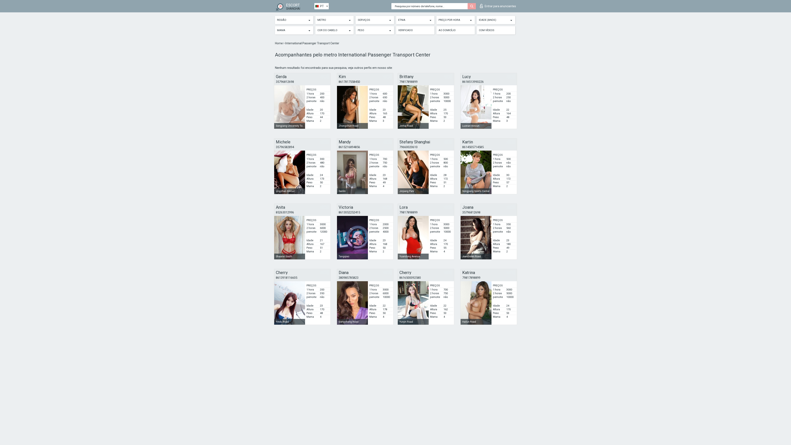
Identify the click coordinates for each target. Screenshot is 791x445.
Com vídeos (486, 30)
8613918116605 (286, 278)
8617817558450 (349, 82)
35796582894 (285, 147)
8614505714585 (473, 147)
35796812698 (285, 82)
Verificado (405, 30)
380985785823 (348, 278)
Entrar (500, 6)
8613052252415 (349, 212)
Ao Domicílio (447, 30)
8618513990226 (473, 82)
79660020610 (408, 147)
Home (279, 43)
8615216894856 (349, 147)
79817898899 (408, 82)
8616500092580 (410, 278)
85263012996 (285, 212)
